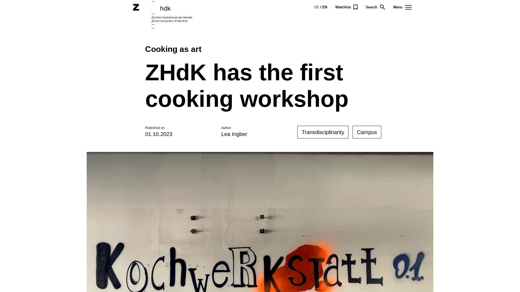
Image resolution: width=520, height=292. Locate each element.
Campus (367, 132)
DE (316, 7)
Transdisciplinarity (323, 132)
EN (324, 7)
